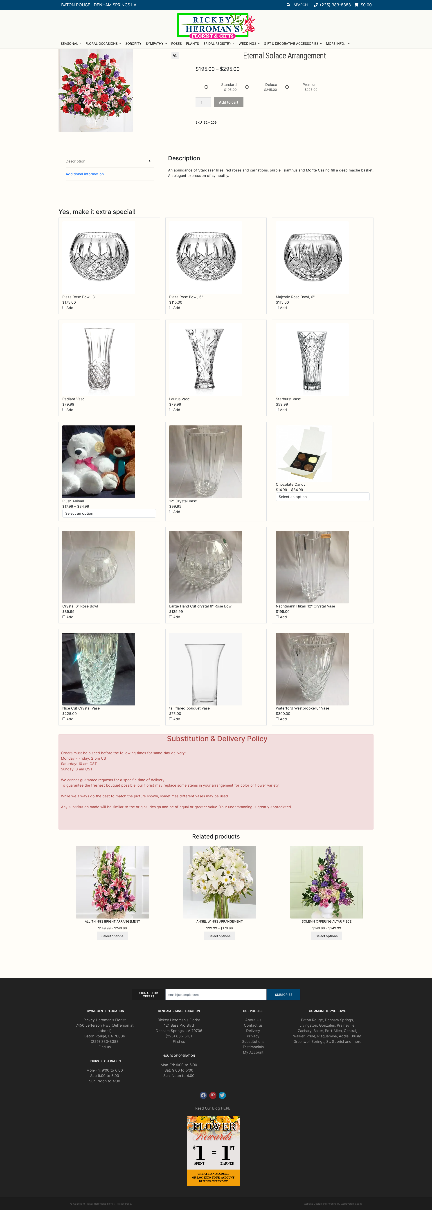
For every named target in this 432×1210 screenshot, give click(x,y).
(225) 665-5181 (179, 1036)
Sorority (133, 43)
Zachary (304, 1030)
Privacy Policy (124, 1203)
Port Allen (333, 1030)
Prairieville (345, 1025)
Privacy (253, 1036)
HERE (225, 1108)
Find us (105, 1047)
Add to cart (228, 102)
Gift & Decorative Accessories (291, 43)
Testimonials (253, 1047)
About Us (253, 1020)
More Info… (336, 43)
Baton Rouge (312, 1020)
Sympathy (155, 43)
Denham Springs (339, 1020)
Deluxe (271, 84)
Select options (112, 936)
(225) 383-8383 (105, 1041)
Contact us (253, 1025)
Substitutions (253, 1041)
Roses (176, 43)
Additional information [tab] (85, 174)
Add (69, 307)
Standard (229, 84)
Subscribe (283, 994)
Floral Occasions (102, 43)
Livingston (308, 1025)
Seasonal (69, 43)
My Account (253, 1052)
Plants (192, 43)
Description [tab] (75, 161)
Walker (298, 1036)
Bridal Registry (217, 43)
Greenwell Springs (308, 1041)
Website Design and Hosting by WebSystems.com (333, 1203)
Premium (310, 84)
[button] (175, 55)
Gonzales (327, 1025)
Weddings (247, 43)
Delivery (253, 1030)
